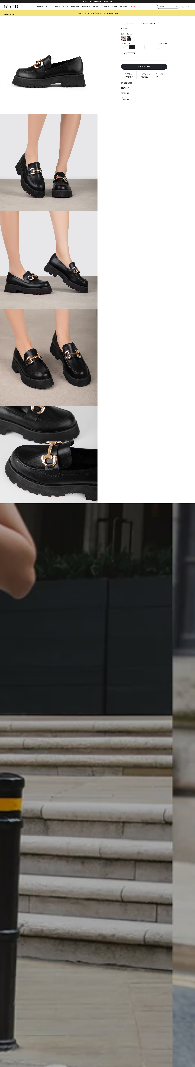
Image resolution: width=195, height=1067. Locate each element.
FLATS (65, 7)
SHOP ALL (124, 7)
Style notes (126, 83)
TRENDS (106, 7)
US (126, 43)
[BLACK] (129, 38)
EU (130, 43)
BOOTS (49, 7)
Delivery (125, 88)
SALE (133, 7)
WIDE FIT (96, 7)
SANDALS (86, 7)
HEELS (57, 7)
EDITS (114, 7)
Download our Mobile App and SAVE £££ (97, 1)
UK (122, 43)
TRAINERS (75, 7)
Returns (125, 93)
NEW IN (40, 7)
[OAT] (123, 38)
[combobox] (168, 7)
